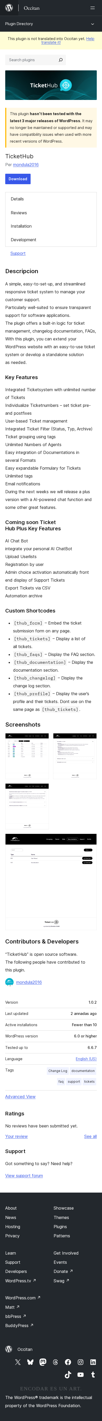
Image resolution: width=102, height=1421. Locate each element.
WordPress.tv (20, 1280)
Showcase (64, 1208)
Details (17, 198)
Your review (16, 1136)
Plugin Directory (19, 23)
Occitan (25, 1349)
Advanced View (20, 1096)
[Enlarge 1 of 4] (41, 740)
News (10, 1217)
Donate (63, 1271)
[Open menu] (93, 8)
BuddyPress (19, 1325)
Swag (62, 1280)
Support (18, 253)
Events (60, 1262)
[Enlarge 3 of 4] (41, 790)
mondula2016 (26, 164)
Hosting (12, 1226)
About (11, 1208)
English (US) (86, 1059)
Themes (61, 1217)
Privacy (12, 1235)
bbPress (15, 1316)
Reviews (19, 212)
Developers (16, 1271)
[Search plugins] (60, 60)
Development (23, 239)
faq (61, 1081)
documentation (83, 1071)
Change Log (57, 1071)
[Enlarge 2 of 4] (89, 740)
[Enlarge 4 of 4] (89, 840)
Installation (21, 226)
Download (18, 179)
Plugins (60, 1226)
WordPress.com (23, 1297)
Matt (12, 1307)
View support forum (24, 1175)
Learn (10, 1253)
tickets (89, 1081)
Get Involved (66, 1253)
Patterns (62, 1235)
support (74, 1081)
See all (90, 1136)
